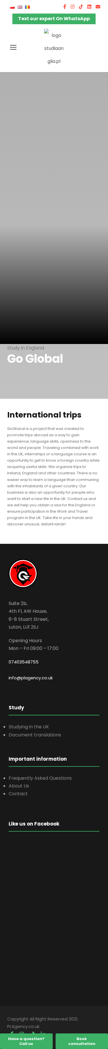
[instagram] (73, 7)
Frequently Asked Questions (40, 778)
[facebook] (64, 7)
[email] (98, 7)
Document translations (35, 735)
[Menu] (13, 47)
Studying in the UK (29, 726)
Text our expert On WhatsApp (54, 18)
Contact (18, 793)
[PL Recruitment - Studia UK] (54, 48)
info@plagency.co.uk (31, 678)
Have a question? (26, 1041)
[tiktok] (81, 7)
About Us (19, 786)
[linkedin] (89, 7)
